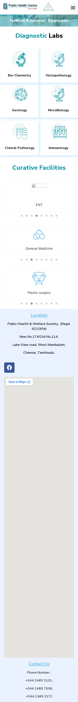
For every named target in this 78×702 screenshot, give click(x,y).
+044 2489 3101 (38, 680)
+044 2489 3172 (39, 696)
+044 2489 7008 (38, 688)
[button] (73, 7)
